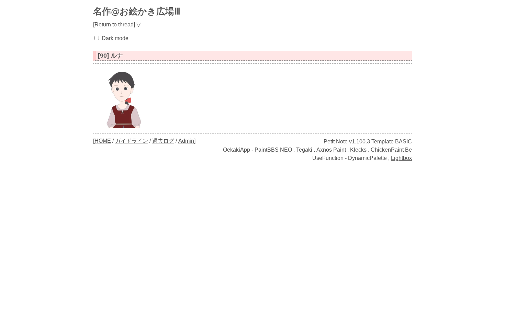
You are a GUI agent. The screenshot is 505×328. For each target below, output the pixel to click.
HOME (102, 141)
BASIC (403, 141)
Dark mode (115, 38)
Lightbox (401, 158)
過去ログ (163, 141)
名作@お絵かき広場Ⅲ (136, 11)
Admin (186, 141)
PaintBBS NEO (273, 150)
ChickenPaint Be (391, 150)
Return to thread (114, 24)
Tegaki (304, 150)
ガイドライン (131, 141)
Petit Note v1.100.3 (347, 141)
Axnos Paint (331, 150)
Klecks (358, 150)
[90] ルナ (110, 55)
